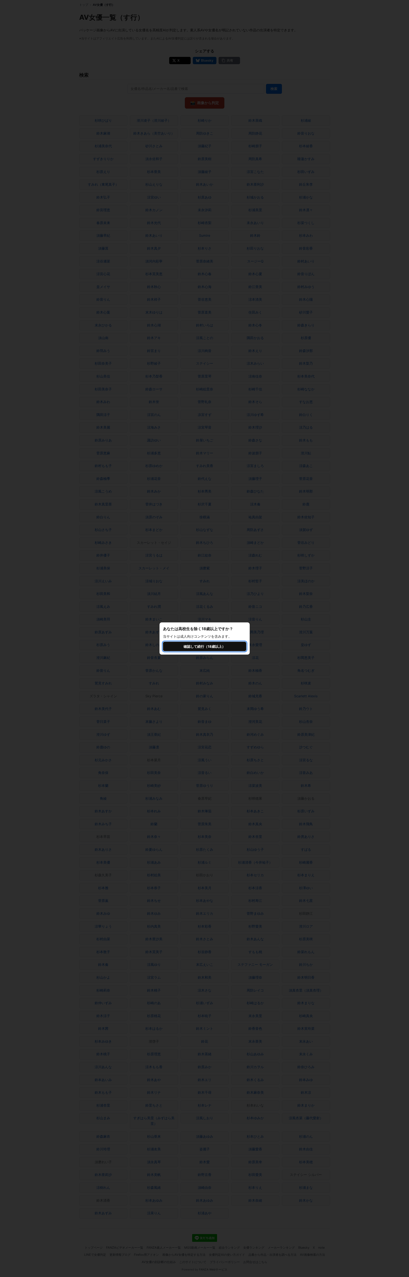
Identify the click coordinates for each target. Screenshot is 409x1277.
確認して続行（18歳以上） (204, 646)
